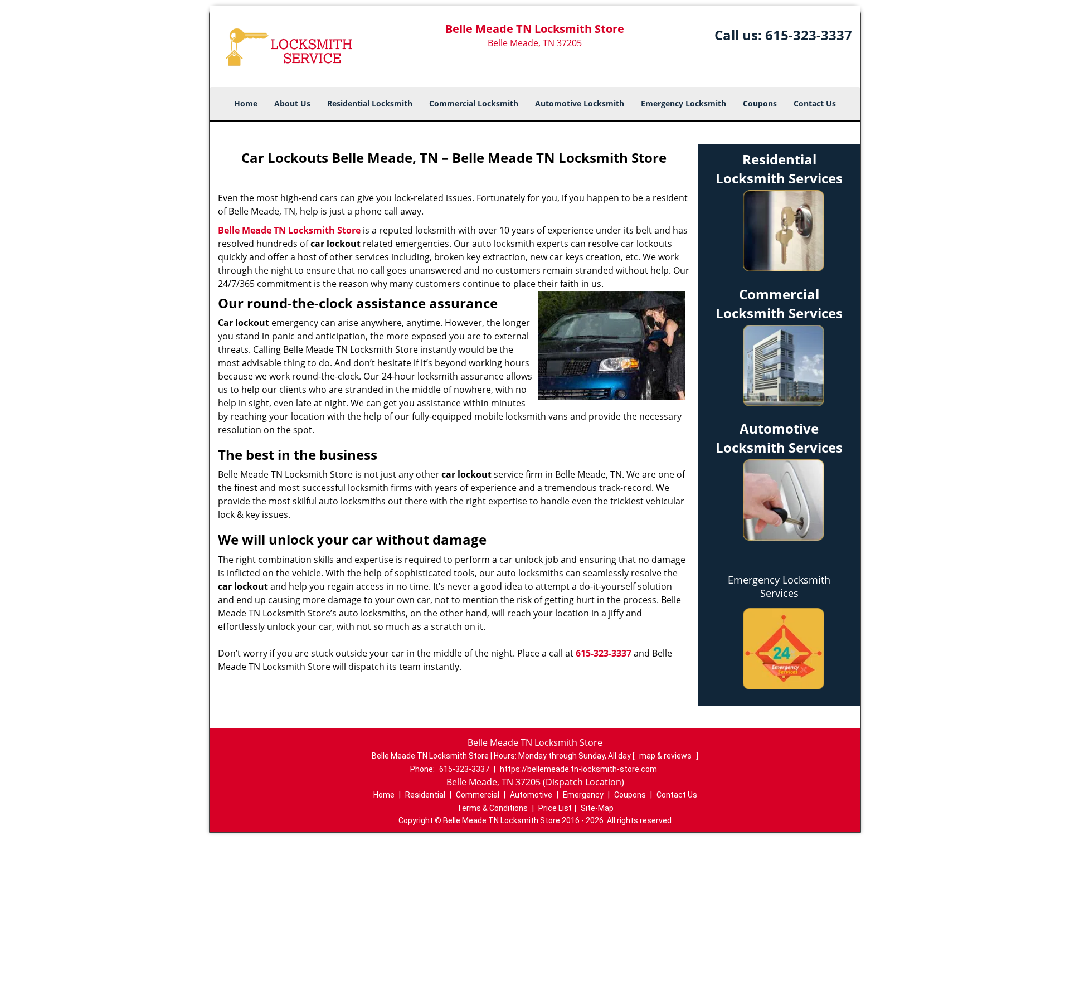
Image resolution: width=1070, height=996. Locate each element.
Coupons (760, 103)
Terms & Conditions (492, 808)
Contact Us (815, 103)
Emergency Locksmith (683, 103)
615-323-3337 (808, 35)
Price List (555, 808)
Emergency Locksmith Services (779, 586)
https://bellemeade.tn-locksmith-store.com (578, 769)
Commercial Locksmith (473, 103)
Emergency (583, 794)
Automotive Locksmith (579, 103)
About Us (292, 103)
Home (245, 103)
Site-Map (597, 808)
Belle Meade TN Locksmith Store (289, 230)
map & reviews (666, 755)
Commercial (477, 794)
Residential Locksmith (369, 103)
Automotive (531, 794)
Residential (425, 794)
